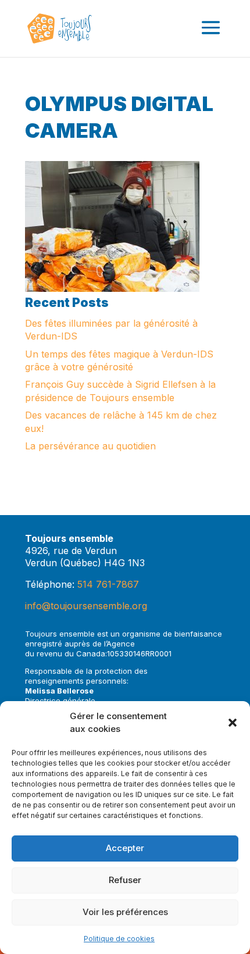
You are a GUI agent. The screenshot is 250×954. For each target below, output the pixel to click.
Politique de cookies (119, 938)
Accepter (125, 847)
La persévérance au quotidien (90, 446)
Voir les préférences (125, 911)
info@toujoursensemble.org (86, 606)
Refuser (125, 879)
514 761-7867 (108, 584)
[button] (232, 722)
